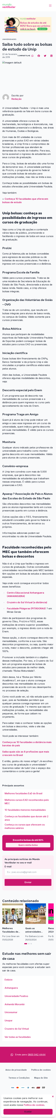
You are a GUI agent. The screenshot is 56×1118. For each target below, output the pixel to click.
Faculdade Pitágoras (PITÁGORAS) (26, 608)
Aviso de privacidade (16, 1070)
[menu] (50, 5)
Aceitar (28, 1111)
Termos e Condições (19, 1078)
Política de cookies (41, 1070)
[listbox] (28, 810)
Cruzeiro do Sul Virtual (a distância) (27, 602)
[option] (28, 794)
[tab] (25, 943)
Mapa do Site (41, 1078)
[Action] (28, 25)
